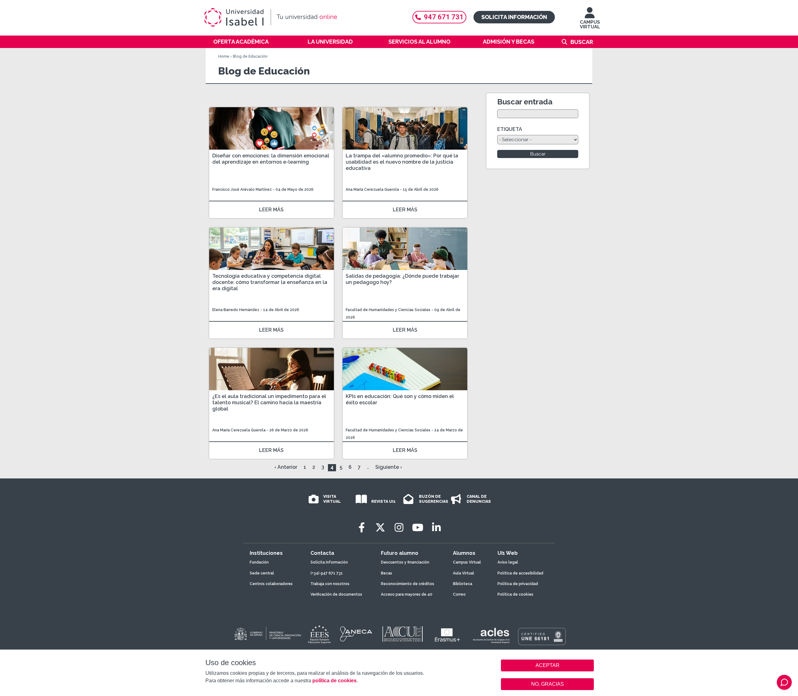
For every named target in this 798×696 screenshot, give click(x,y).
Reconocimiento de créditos (407, 584)
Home (223, 56)
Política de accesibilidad (520, 573)
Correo (459, 594)
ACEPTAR (547, 665)
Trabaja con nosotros (329, 584)
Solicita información (514, 17)
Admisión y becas (508, 41)
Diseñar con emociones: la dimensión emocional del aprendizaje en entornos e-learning (270, 159)
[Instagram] (399, 527)
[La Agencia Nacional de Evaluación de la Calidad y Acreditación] (356, 634)
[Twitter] (380, 527)
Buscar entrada (524, 101)
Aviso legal (508, 562)
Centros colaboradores (271, 584)
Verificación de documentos (336, 594)
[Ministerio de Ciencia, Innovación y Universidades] (267, 634)
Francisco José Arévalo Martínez (242, 189)
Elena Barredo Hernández (236, 310)
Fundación (259, 562)
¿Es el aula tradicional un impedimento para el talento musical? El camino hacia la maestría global (269, 402)
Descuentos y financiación (405, 562)
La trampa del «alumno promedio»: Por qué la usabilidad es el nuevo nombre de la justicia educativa (402, 162)
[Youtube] (417, 527)
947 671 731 (444, 17)
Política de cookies (515, 594)
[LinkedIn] (436, 527)
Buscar (581, 42)
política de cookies (334, 680)
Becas (386, 573)
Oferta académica (241, 41)
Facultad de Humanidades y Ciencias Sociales (388, 310)
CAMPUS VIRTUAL (590, 24)
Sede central (262, 573)
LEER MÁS (271, 210)
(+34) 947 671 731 (326, 573)
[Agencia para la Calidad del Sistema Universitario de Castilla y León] (402, 634)
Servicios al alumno (419, 41)
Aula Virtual (463, 573)
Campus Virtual (467, 562)
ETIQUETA (509, 129)
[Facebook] (361, 527)
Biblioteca (462, 584)
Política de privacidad (518, 584)
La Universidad (330, 41)
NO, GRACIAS (547, 684)
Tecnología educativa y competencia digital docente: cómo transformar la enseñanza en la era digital (269, 282)
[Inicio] (301, 17)
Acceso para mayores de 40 (406, 594)
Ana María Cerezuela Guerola (372, 189)
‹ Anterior (285, 467)
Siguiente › (388, 467)
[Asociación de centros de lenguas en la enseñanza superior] (491, 635)
